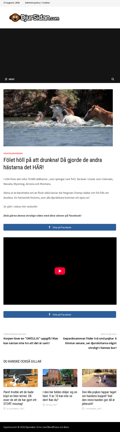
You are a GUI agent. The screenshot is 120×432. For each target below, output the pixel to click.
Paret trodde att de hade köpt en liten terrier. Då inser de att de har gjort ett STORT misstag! (19, 398)
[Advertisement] (60, 52)
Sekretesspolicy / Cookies (37, 2)
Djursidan (30, 427)
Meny (12, 79)
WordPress (53, 427)
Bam (66, 427)
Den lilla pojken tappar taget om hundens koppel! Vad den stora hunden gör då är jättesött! (99, 398)
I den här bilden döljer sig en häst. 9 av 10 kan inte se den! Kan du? (60, 396)
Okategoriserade (13, 153)
